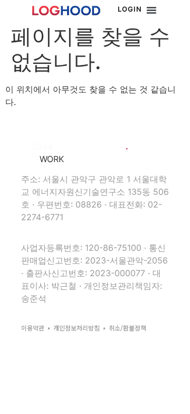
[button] (151, 10)
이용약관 (32, 327)
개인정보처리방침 (76, 327)
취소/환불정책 (127, 327)
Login (130, 9)
